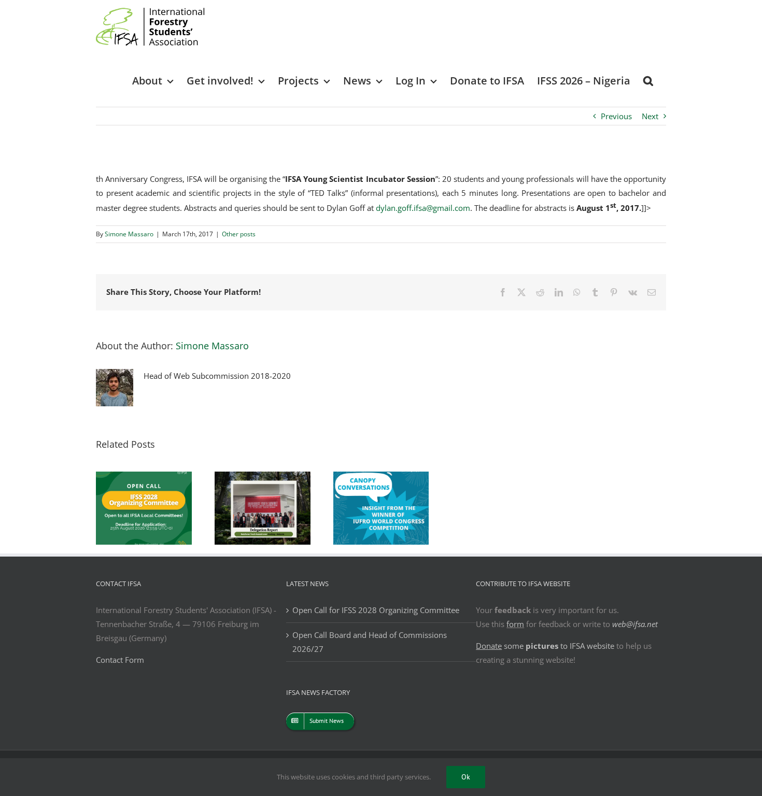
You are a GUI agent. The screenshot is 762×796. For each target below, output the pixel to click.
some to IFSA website (545, 646)
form (515, 624)
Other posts (239, 234)
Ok (465, 776)
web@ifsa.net (635, 624)
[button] (648, 80)
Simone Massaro (129, 234)
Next (650, 116)
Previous (616, 116)
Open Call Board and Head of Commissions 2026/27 (369, 642)
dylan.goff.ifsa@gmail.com (423, 208)
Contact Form (120, 660)
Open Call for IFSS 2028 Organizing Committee (375, 610)
